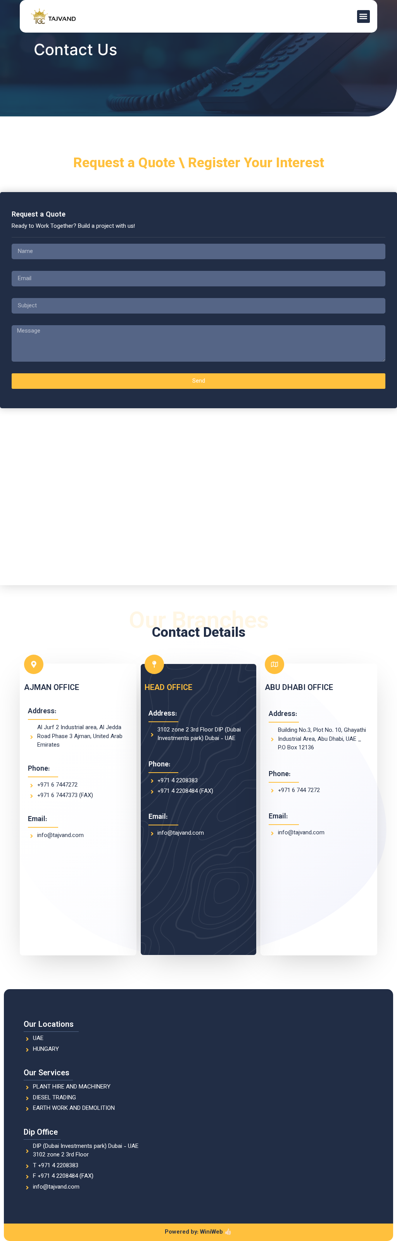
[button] (363, 16)
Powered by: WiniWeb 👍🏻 (198, 1232)
